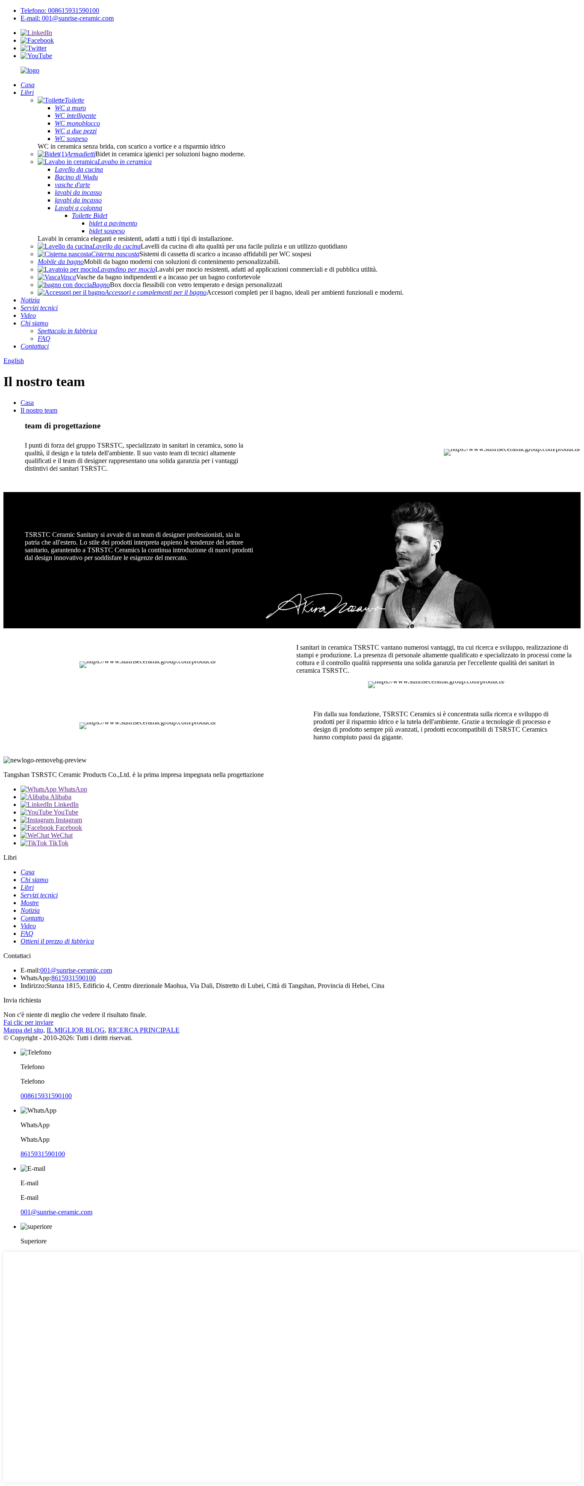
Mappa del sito (23, 1030)
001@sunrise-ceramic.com (76, 970)
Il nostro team (39, 410)
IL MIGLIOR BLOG (76, 1030)
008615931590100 (46, 1095)
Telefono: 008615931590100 (60, 10)
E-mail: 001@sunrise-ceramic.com (67, 18)
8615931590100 (73, 978)
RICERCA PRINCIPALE (144, 1030)
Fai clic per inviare (28, 1022)
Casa (27, 402)
